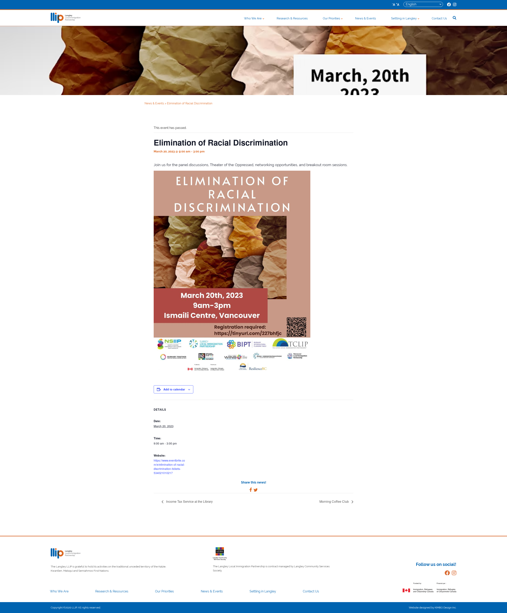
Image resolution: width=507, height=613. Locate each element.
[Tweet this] (256, 490)
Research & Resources (292, 18)
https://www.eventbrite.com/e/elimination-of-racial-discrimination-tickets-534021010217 (169, 466)
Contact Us (439, 18)
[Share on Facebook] (250, 490)
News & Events (365, 18)
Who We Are (253, 18)
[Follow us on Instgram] (453, 574)
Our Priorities (331, 18)
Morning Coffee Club (334, 501)
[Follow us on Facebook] (446, 574)
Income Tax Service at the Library (189, 501)
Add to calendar (174, 389)
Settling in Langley (404, 18)
